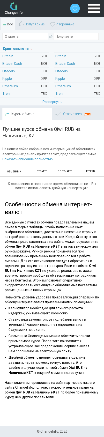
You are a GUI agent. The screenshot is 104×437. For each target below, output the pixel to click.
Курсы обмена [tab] (22, 114)
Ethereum (77, 86)
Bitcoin (77, 56)
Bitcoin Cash (77, 64)
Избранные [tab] (64, 24)
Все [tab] (9, 24)
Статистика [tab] (72, 114)
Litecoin (77, 71)
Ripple (77, 79)
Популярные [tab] (34, 24)
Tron (77, 94)
